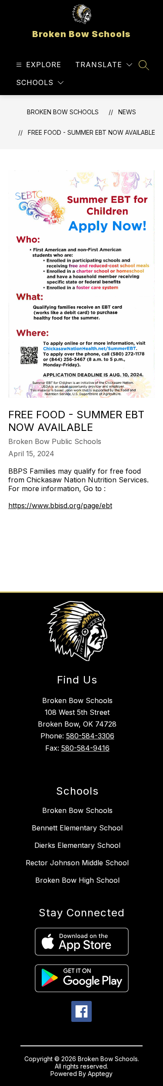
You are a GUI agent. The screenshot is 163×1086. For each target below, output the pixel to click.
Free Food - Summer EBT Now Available (91, 132)
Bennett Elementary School (77, 827)
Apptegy (100, 1073)
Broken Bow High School (77, 880)
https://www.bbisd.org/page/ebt (60, 505)
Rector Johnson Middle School (77, 862)
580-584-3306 (90, 735)
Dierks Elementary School (77, 845)
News (127, 112)
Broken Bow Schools (63, 112)
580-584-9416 (85, 748)
